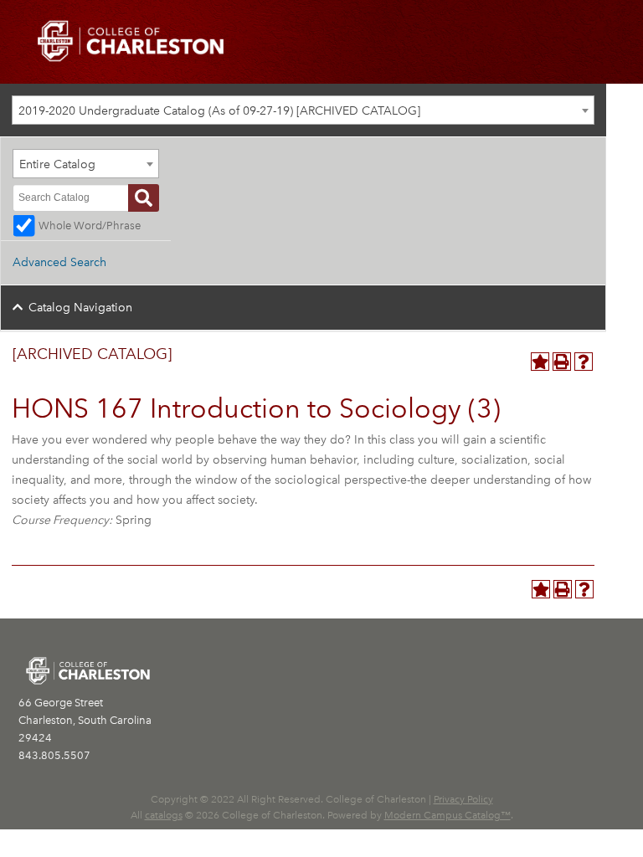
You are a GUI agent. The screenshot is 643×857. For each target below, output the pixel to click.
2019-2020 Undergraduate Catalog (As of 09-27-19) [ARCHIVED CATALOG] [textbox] (219, 111)
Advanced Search (59, 262)
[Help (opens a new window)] (583, 361)
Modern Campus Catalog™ (447, 815)
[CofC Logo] (130, 40)
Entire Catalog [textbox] (57, 164)
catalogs (164, 815)
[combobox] (303, 110)
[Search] (143, 198)
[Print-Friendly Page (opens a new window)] (562, 361)
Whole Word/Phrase (90, 225)
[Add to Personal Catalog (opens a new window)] (540, 361)
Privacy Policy (463, 799)
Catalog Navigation (80, 307)
